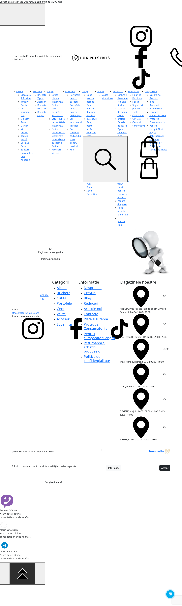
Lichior (24, 125)
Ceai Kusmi (138, 115)
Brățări (121, 118)
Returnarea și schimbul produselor (94, 347)
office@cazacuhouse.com (25, 312)
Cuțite (50, 91)
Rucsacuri (91, 118)
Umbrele (122, 94)
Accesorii (42, 101)
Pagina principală (50, 258)
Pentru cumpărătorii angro (156, 129)
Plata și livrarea (157, 115)
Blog (151, 101)
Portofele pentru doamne (75, 109)
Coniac (24, 105)
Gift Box (136, 118)
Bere (23, 146)
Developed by (156, 451)
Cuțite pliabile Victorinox (57, 98)
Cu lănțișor (75, 115)
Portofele (70, 91)
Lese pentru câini (121, 221)
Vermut (25, 142)
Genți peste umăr (89, 126)
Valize (100, 91)
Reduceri (154, 105)
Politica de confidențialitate (97, 358)
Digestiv (25, 118)
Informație (114, 467)
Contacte (154, 112)
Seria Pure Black (89, 184)
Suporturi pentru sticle (137, 109)
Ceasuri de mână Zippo (122, 112)
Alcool (19, 91)
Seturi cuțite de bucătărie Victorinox (58, 122)
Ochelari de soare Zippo (122, 126)
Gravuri (153, 98)
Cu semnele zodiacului (75, 133)
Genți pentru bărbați (90, 98)
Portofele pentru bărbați (75, 98)
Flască (135, 101)
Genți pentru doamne (90, 109)
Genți (85, 91)
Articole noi (155, 108)
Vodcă (24, 139)
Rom (23, 122)
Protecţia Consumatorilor (96, 326)
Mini (72, 149)
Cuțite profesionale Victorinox (58, 133)
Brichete (37, 91)
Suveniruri (133, 91)
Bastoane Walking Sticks (122, 102)
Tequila (24, 136)
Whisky (24, 101)
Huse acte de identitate (122, 211)
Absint (24, 132)
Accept (164, 467)
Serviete (90, 115)
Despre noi (151, 91)
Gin (22, 115)
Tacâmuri (57, 146)
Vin (22, 129)
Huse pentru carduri (74, 143)
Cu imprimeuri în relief (76, 122)
